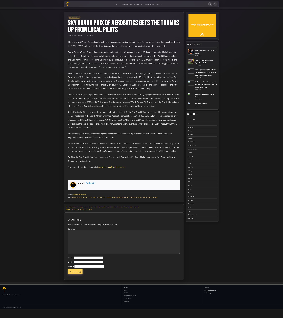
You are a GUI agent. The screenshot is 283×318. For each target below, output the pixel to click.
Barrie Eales (85, 197)
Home (118, 4)
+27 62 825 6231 (128, 298)
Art (189, 123)
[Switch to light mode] (215, 4)
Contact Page (208, 293)
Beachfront (92, 197)
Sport (84, 194)
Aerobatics (75, 197)
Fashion (190, 156)
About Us (125, 4)
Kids (189, 182)
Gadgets (190, 167)
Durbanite (82, 35)
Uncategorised (192, 214)
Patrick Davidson (147, 197)
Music (189, 189)
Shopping (191, 203)
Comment (72, 229)
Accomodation (192, 119)
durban (109, 197)
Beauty (190, 130)
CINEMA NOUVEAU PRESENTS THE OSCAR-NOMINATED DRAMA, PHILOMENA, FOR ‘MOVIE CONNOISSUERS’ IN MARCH (102, 207)
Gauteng (190, 178)
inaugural (126, 197)
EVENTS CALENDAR (136, 4)
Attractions (191, 127)
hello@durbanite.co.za (130, 295)
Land (139, 197)
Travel (189, 211)
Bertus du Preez (101, 197)
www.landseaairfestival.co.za (111, 167)
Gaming (190, 174)
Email (70, 262)
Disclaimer (126, 301)
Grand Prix (120, 197)
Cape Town (191, 138)
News (189, 193)
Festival (114, 197)
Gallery (190, 171)
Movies (190, 185)
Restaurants (191, 196)
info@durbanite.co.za (210, 290)
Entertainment (77, 194)
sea (154, 197)
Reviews (190, 200)
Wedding (190, 218)
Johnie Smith (134, 197)
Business (191, 134)
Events (190, 152)
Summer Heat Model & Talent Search (79, 209)
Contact (159, 4)
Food (189, 163)
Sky (156, 197)
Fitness (190, 160)
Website (71, 266)
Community (191, 141)
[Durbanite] (68, 4)
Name (71, 257)
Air (80, 197)
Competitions (149, 4)
